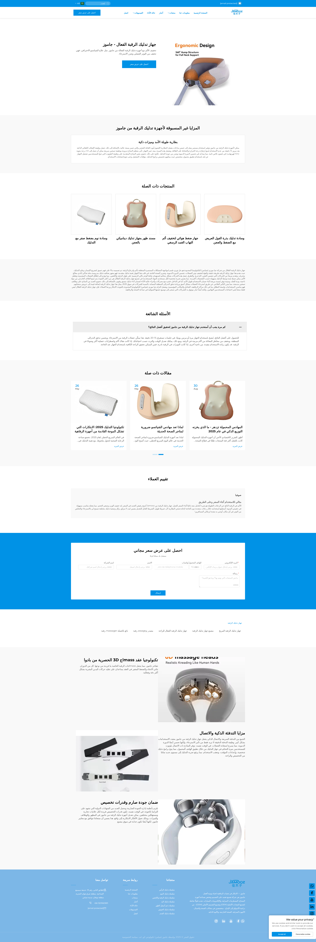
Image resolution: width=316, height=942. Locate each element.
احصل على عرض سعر (87, 12)
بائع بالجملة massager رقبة (114, 630)
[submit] (107, 3)
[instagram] (216, 921)
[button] (160, 454)
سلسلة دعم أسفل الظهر (165, 905)
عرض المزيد (238, 446)
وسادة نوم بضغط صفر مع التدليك (91, 240)
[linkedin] (223, 921)
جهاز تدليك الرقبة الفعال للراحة (173, 630)
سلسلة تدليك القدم (167, 913)
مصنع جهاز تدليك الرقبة (203, 630)
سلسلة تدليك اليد (168, 901)
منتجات (172, 13)
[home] (237, 12)
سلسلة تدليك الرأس (167, 890)
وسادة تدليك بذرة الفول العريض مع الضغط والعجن (224, 240)
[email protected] (228, 3)
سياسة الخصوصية (130, 937)
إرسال (158, 593)
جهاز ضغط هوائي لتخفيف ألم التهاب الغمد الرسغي (180, 240)
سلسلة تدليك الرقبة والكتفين (163, 898)
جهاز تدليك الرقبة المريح (230, 630)
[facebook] (238, 921)
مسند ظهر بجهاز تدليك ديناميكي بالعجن (135, 240)
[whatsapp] (243, 921)
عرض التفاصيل (224, 214)
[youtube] (231, 921)
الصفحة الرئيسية (200, 13)
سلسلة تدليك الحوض (166, 909)
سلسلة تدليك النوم (167, 894)
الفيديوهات (138, 13)
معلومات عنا (184, 13)
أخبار (161, 13)
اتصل (126, 13)
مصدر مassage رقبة (143, 630)
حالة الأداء (151, 13)
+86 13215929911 (101, 903)
